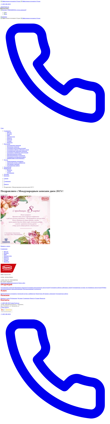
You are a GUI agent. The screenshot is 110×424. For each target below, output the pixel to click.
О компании (7, 131)
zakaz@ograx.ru (5, 6)
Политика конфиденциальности (9, 283)
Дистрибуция (7, 167)
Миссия (9, 132)
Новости (9, 138)
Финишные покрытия (13, 147)
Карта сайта (22, 283)
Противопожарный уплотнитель (16, 155)
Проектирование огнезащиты (15, 161)
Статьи (9, 171)
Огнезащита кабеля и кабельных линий (18, 149)
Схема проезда (5, 307)
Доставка (6, 174)
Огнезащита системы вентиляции (16, 157)
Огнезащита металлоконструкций (16, 148)
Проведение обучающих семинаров (45, 293)
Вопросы (9, 170)
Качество (9, 139)
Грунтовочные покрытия (14, 145)
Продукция (7, 144)
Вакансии (9, 142)
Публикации (10, 173)
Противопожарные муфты (14, 154)
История (9, 134)
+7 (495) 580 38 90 (6, 4)
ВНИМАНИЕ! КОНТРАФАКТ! (16, 158)
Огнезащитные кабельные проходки (17, 151)
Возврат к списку (5, 246)
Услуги (6, 160)
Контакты (6, 175)
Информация (7, 168)
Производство (11, 136)
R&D (8, 135)
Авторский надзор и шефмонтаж (16, 162)
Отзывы (9, 141)
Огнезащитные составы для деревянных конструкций (87, 287)
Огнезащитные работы (13, 165)
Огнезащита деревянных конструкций (17, 152)
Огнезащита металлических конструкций (38, 287)
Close (2, 128)
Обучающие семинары (13, 164)
